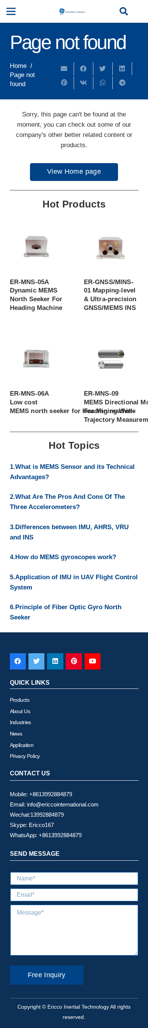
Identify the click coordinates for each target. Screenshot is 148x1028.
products (20, 700)
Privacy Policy (25, 756)
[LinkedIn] (55, 661)
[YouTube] (93, 661)
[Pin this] (64, 82)
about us (20, 711)
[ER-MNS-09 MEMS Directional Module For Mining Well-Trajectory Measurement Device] (111, 359)
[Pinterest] (74, 661)
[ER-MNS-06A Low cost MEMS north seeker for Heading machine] (37, 359)
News (16, 734)
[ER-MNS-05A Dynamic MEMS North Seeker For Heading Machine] (37, 247)
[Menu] (10, 11)
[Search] (124, 11)
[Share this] (83, 68)
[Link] (72, 11)
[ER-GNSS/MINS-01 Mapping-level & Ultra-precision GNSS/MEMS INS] (111, 247)
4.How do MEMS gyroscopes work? (63, 557)
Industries (20, 722)
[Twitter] (36, 661)
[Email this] (64, 68)
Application (22, 745)
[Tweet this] (103, 68)
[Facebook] (18, 661)
